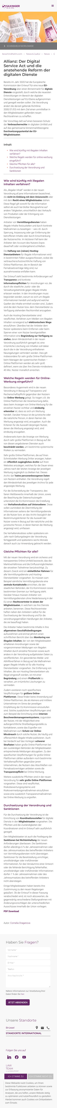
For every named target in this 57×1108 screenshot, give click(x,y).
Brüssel (10, 1027)
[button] (52, 1093)
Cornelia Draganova (20, 923)
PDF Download (11, 911)
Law (9, 1065)
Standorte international (24, 1033)
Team (9, 1068)
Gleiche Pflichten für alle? (22, 164)
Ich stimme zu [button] (16, 1076)
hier (22, 994)
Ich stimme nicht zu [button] (40, 1076)
